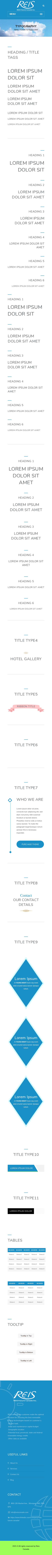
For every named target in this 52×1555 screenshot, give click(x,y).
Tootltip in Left (26, 1361)
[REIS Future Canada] (26, 5)
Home (16, 30)
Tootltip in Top (26, 1336)
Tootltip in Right (26, 1344)
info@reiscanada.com (19, 1512)
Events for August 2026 (29, 30)
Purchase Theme (30, 844)
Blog (12, 1480)
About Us (14, 1463)
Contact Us (14, 1474)
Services (13, 1469)
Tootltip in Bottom (26, 1352)
